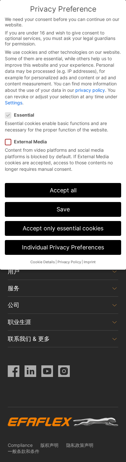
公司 (13, 305)
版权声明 (49, 445)
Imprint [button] (90, 262)
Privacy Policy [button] (69, 262)
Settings (13, 102)
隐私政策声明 (79, 445)
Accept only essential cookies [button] (63, 228)
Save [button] (63, 209)
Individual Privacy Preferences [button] (63, 247)
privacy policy (90, 90)
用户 (13, 271)
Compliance (20, 445)
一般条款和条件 (23, 451)
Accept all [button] (63, 190)
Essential (24, 115)
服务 (13, 288)
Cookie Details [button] (42, 262)
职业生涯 (19, 322)
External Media (30, 141)
